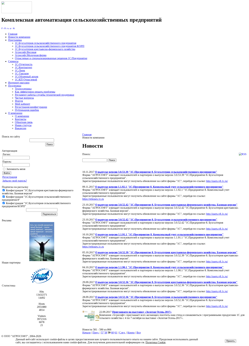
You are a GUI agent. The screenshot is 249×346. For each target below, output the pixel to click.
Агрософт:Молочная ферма (30, 55)
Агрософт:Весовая (25, 52)
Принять (230, 341)
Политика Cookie (155, 342)
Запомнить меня (15, 169)
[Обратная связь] (8, 28)
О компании (15, 113)
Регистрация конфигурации (31, 107)
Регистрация (9, 177)
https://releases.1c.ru (93, 199)
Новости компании (19, 37)
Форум (19, 100)
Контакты (20, 119)
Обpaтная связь (24, 122)
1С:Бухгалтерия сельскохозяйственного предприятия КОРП (49, 46)
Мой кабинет (22, 103)
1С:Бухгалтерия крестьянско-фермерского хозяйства (45, 49)
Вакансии (20, 128)
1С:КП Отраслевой (26, 79)
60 (112, 332)
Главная (12, 33)
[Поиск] (5, 28)
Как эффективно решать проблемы (35, 91)
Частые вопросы (24, 97)
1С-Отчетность (23, 64)
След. (122, 332)
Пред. (95, 332)
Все (139, 332)
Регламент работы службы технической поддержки (44, 94)
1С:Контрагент (23, 67)
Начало (86, 332)
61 (116, 332)
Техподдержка (23, 88)
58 (105, 332)
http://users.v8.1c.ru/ (217, 181)
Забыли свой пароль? (14, 180)
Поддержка (14, 85)
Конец (131, 332)
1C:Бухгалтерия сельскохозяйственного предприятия (45, 43)
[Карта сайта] (11, 28)
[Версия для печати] (14, 28)
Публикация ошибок (27, 110)
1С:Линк (20, 70)
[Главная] (16, 12)
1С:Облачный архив (26, 76)
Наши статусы (23, 125)
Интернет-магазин (18, 82)
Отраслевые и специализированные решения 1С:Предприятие (51, 58)
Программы (15, 40)
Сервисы (13, 61)
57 (102, 332)
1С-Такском (22, 73)
